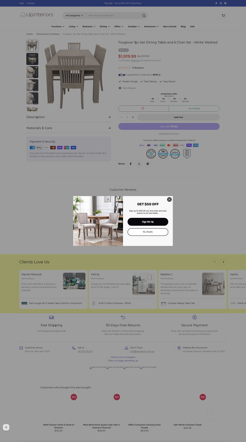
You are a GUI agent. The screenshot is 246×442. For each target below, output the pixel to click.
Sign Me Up (148, 221)
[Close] (169, 199)
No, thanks (148, 232)
